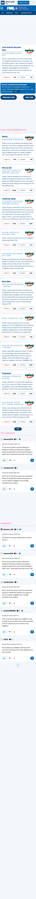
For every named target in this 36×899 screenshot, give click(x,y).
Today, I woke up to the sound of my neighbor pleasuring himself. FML (18, 239)
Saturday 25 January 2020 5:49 (11, 534)
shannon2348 (8, 439)
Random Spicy (26, 13)
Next (18, 429)
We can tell (7, 168)
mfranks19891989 (10, 611)
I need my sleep (9, 199)
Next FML (29, 98)
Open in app (23, 2)
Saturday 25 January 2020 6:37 (11, 444)
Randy (5, 137)
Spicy (17, 13)
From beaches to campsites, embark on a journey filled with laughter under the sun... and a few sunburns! (17, 88)
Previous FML (8, 98)
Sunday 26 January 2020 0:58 (10, 473)
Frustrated (6, 373)
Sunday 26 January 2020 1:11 (10, 615)
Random (9, 13)
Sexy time (6, 282)
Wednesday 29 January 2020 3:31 (12, 644)
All (3, 13)
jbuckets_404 (9, 529)
